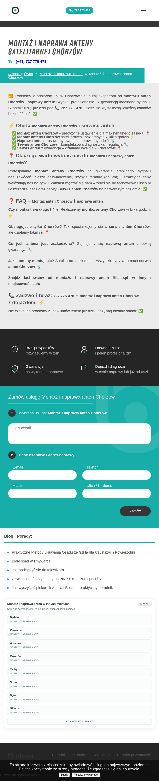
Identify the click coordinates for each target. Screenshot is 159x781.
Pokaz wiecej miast (79, 721)
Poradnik (59, 755)
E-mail (17, 467)
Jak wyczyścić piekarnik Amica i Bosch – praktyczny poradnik (62, 588)
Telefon (93, 467)
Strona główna (20, 74)
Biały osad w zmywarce (31, 561)
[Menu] (143, 10)
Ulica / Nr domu (99, 486)
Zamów (135, 511)
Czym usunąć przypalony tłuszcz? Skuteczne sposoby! (57, 579)
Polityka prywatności (134, 755)
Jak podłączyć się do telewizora (38, 570)
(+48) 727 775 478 (31, 61)
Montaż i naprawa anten (61, 74)
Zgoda (64, 774)
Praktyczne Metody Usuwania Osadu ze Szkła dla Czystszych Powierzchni (73, 552)
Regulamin (101, 755)
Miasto (17, 486)
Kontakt (79, 755)
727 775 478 (82, 10)
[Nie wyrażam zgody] (154, 770)
